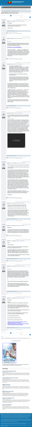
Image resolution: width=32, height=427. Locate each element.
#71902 (29, 19)
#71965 (29, 224)
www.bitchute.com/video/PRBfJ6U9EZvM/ (15, 47)
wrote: (9, 41)
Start (2, 15)
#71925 (29, 111)
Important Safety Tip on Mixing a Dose (9, 371)
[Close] (30, 11)
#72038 (29, 264)
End (22, 15)
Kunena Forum (18, 341)
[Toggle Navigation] (2, 5)
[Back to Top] (30, 425)
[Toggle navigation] (2, 7)
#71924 (29, 62)
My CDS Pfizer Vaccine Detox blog (17, 38)
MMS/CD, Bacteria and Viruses (7, 391)
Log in (9, 33)
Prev (4, 15)
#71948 (29, 201)
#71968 (29, 239)
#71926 (29, 161)
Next (20, 15)
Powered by (14, 341)
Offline (3, 39)
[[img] (25, 86)
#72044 (29, 296)
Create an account (13, 33)
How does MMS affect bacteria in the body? (10, 377)
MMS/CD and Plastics (6, 384)
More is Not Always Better (7, 404)
